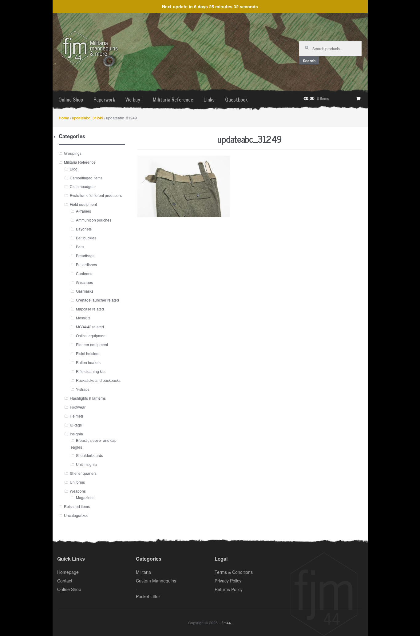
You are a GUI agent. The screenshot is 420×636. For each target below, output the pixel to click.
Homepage (68, 572)
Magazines (85, 497)
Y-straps (82, 389)
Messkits (83, 317)
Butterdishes (86, 264)
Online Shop (70, 99)
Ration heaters (88, 362)
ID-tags (76, 424)
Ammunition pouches (93, 219)
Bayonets (84, 228)
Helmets (77, 415)
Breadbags (85, 255)
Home (64, 118)
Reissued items (77, 506)
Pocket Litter (148, 596)
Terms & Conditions (234, 572)
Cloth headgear (83, 186)
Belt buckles (86, 237)
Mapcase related (90, 308)
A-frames (83, 211)
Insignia (76, 433)
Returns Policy (229, 589)
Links (209, 99)
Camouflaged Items (86, 177)
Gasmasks (84, 291)
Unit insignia (86, 464)
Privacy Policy (228, 581)
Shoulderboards (89, 455)
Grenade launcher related (97, 299)
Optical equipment (91, 335)
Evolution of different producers (96, 195)
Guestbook (236, 99)
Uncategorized (76, 515)
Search (309, 60)
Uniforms (77, 482)
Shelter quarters (83, 473)
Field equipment (83, 204)
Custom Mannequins (156, 581)
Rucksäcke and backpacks (98, 380)
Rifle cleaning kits (90, 371)
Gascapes (84, 282)
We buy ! (133, 99)
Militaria (143, 572)
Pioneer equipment (92, 344)
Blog (73, 168)
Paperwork (104, 99)
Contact (64, 581)
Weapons (78, 491)
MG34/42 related (90, 326)
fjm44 (226, 622)
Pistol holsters (87, 353)
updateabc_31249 (87, 118)
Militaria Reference (173, 99)
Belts (80, 246)
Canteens (84, 273)
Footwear (77, 407)
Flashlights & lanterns (88, 398)
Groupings (72, 153)
